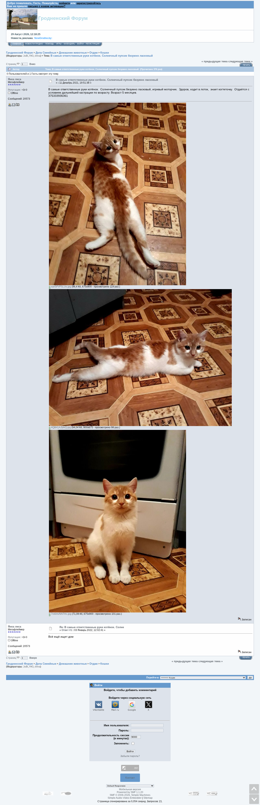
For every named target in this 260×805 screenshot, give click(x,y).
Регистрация (93, 44)
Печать (246, 65)
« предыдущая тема (215, 61)
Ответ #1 (67, 630)
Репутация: (14, 89)
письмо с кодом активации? (46, 6)
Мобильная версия (130, 789)
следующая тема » (240, 61)
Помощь (49, 44)
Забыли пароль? (130, 756)
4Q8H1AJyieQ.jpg (60, 427)
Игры (58, 44)
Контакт (130, 777)
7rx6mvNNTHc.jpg (60, 613)
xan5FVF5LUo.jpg (60, 286)
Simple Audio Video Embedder (125, 797)
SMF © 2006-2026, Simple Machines (130, 795)
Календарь (69, 44)
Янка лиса (14, 79)
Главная (17, 44)
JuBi (25, 55)
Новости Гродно (34, 44)
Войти (80, 44)
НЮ (31, 55)
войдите (64, 3)
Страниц (11, 64)
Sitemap (148, 797)
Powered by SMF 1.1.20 (130, 792)
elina (37, 55)
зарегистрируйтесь (88, 3)
